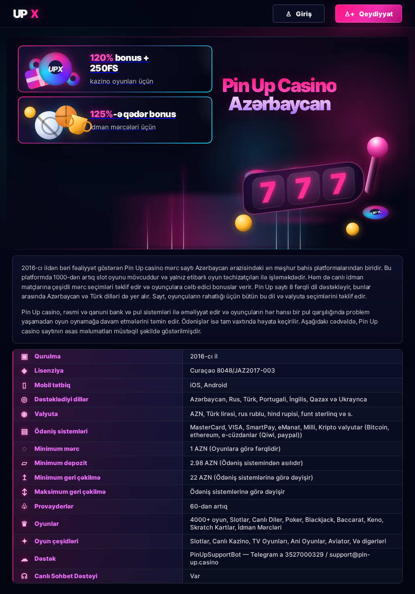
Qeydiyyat (368, 14)
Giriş (299, 14)
